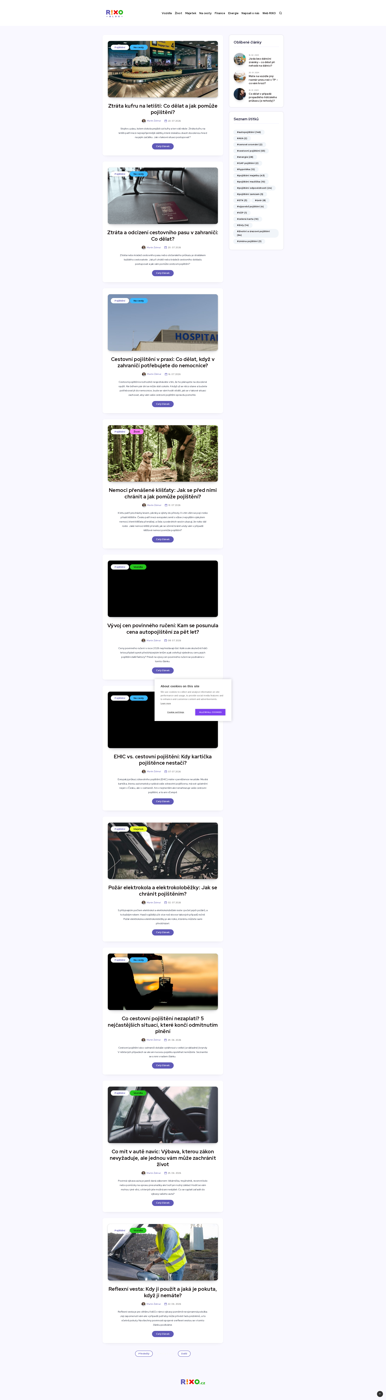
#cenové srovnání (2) (249, 144)
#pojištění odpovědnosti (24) (254, 188)
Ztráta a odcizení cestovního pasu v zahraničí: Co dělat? (162, 235)
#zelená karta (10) (247, 219)
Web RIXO (269, 13)
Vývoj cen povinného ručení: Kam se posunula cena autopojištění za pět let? (162, 628)
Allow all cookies (210, 712)
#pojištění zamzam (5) (250, 194)
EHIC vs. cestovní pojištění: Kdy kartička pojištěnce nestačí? (163, 759)
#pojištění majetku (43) (251, 175)
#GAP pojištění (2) (247, 163)
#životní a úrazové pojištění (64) (253, 233)
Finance (220, 13)
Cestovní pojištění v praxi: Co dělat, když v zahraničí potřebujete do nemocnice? (163, 362)
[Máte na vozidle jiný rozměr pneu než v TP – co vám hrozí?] (240, 76)
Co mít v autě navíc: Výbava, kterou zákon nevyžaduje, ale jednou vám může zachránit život (163, 1158)
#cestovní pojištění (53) (251, 150)
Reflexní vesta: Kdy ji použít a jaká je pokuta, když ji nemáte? (163, 1292)
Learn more (166, 703)
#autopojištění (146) (249, 132)
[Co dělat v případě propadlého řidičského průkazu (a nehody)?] (240, 94)
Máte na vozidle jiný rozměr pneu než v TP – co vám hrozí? (263, 80)
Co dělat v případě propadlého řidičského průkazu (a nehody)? (263, 97)
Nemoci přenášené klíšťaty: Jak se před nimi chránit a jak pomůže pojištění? (163, 493)
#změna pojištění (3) (249, 241)
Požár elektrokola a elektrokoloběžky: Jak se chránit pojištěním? (162, 890)
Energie (233, 13)
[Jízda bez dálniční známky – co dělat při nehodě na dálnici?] (240, 59)
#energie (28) (245, 157)
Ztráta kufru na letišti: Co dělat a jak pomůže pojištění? (163, 109)
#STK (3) (242, 200)
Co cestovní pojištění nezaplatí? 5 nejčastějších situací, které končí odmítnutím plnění (163, 1025)
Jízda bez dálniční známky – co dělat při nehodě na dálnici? (262, 62)
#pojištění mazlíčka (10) (251, 181)
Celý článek (163, 146)
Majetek (190, 13)
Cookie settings (175, 712)
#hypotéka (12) (246, 169)
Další (184, 1353)
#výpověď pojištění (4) (250, 206)
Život (178, 13)
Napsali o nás (250, 13)
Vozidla (167, 13)
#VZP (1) (242, 212)
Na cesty (205, 13)
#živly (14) (243, 225)
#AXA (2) (242, 138)
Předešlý (143, 1353)
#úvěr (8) (260, 200)
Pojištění (120, 47)
